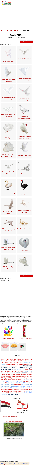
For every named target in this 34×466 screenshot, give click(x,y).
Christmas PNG (8, 369)
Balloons (3, 361)
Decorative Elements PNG (25, 338)
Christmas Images (24, 368)
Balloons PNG (10, 361)
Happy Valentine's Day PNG (13, 381)
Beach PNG (24, 361)
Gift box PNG (6, 374)
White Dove (24, 173)
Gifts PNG (18, 374)
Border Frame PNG (10, 362)
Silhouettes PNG (24, 389)
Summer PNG (8, 391)
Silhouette (10, 389)
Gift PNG (13, 374)
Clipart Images (8, 463)
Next (24, 42)
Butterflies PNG (27, 362)
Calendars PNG (28, 364)
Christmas (27, 366)
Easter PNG (10, 371)
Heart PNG (29, 381)
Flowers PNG (11, 373)
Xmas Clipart (13, 394)
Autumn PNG (4, 359)
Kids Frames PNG (13, 383)
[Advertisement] (17, 16)
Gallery (3, 31)
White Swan (24, 250)
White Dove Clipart (8, 61)
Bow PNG (19, 362)
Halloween (23, 374)
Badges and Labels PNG (17, 359)
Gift (2, 374)
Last (31, 42)
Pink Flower (17, 384)
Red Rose (24, 384)
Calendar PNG (14, 364)
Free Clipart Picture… (14, 31)
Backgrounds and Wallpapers (21, 463)
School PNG (4, 389)
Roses (3, 388)
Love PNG (22, 383)
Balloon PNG (28, 359)
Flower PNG (28, 371)
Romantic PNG (17, 386)
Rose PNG (29, 386)
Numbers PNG (9, 384)
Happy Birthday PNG (8, 338)
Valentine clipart (14, 392)
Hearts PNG (4, 383)
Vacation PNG (5, 392)
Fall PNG (16, 371)
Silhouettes (16, 389)
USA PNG (29, 391)
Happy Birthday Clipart (18, 378)
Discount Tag (20, 369)
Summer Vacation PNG (19, 391)
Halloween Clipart (10, 376)
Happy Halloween (16, 379)
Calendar (8, 364)
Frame (18, 373)
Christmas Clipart (8, 368)
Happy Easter (7, 379)
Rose (23, 386)
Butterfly (3, 364)
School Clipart (28, 388)
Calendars (21, 364)
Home (2, 463)
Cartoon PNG (5, 366)
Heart (24, 381)
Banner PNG (17, 361)
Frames (23, 373)
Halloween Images (21, 376)
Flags (21, 371)
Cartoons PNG (16, 366)
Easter (26, 369)
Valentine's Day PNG (26, 392)
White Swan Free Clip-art (24, 269)
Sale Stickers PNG (18, 388)
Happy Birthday (8, 378)
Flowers (3, 373)
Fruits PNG (29, 373)
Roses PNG (8, 388)
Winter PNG (4, 394)
